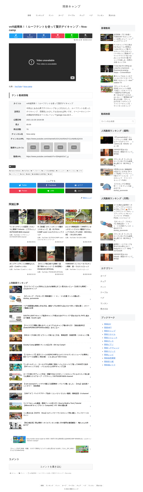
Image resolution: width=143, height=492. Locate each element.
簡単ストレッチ (110, 338)
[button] (133, 121)
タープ (103, 276)
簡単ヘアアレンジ (111, 348)
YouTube (18, 86)
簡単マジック (109, 351)
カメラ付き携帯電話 (49, 171)
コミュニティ (61, 171)
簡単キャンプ (109, 331)
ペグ (102, 298)
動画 (29, 174)
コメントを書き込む (51, 466)
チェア (103, 281)
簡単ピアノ (109, 344)
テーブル (104, 292)
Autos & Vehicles (16, 171)
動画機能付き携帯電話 (40, 174)
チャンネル (72, 171)
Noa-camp (27, 86)
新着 (42, 485)
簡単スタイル (109, 334)
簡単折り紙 (109, 361)
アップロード (36, 171)
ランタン (104, 303)
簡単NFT (108, 327)
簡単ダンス (109, 341)
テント (13, 166)
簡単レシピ (109, 355)
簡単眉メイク (109, 365)
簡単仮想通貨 (109, 358)
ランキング (49, 485)
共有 (23, 174)
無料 (51, 174)
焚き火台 (104, 309)
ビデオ (80, 171)
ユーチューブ (15, 174)
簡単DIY (107, 324)
